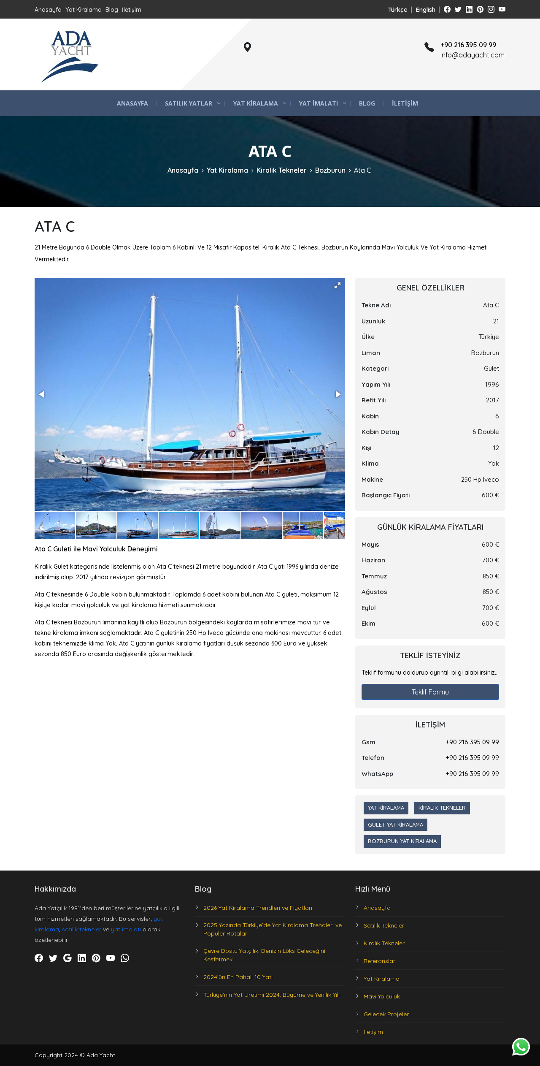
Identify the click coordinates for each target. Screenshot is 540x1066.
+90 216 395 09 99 (472, 742)
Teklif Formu (430, 692)
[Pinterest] (480, 9)
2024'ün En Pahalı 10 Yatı (238, 977)
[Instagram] (491, 9)
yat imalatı (126, 929)
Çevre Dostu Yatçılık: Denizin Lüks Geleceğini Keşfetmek (264, 955)
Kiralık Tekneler (281, 170)
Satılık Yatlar (188, 103)
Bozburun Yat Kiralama (402, 841)
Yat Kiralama (83, 10)
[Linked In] (469, 9)
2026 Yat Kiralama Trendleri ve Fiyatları (257, 907)
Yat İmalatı (318, 103)
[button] (337, 285)
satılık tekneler (81, 929)
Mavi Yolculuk (382, 996)
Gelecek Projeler (386, 1014)
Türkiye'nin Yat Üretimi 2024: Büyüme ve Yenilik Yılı (271, 994)
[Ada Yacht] (70, 54)
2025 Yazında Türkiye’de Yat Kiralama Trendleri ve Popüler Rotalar (272, 929)
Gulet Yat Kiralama (395, 824)
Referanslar (379, 961)
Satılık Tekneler (384, 925)
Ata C (362, 170)
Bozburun (330, 170)
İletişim (131, 10)
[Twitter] (458, 9)
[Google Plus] (67, 958)
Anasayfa (48, 10)
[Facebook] (447, 9)
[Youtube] (502, 9)
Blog (111, 10)
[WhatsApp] (125, 958)
